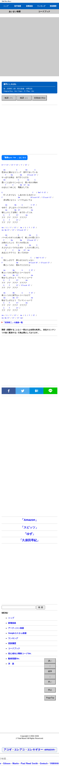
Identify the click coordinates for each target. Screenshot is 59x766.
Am (4, 170)
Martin (15, 763)
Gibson (6, 763)
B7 (39, 197)
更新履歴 (53, 6)
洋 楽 (11, 664)
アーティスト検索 (16, 628)
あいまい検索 (15, 11)
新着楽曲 (29, 6)
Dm (21, 175)
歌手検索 (17, 6)
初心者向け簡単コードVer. (19, 653)
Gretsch (44, 763)
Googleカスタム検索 (17, 633)
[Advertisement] (29, 46)
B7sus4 (34, 197)
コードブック (44, 11)
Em (12, 175)
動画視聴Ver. (14, 658)
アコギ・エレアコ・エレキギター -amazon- (29, 749)
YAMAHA (54, 763)
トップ (5, 6)
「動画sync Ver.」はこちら (14, 157)
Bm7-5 (40, 192)
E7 (3, 165)
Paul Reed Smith (29, 763)
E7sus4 (30, 175)
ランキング (41, 6)
